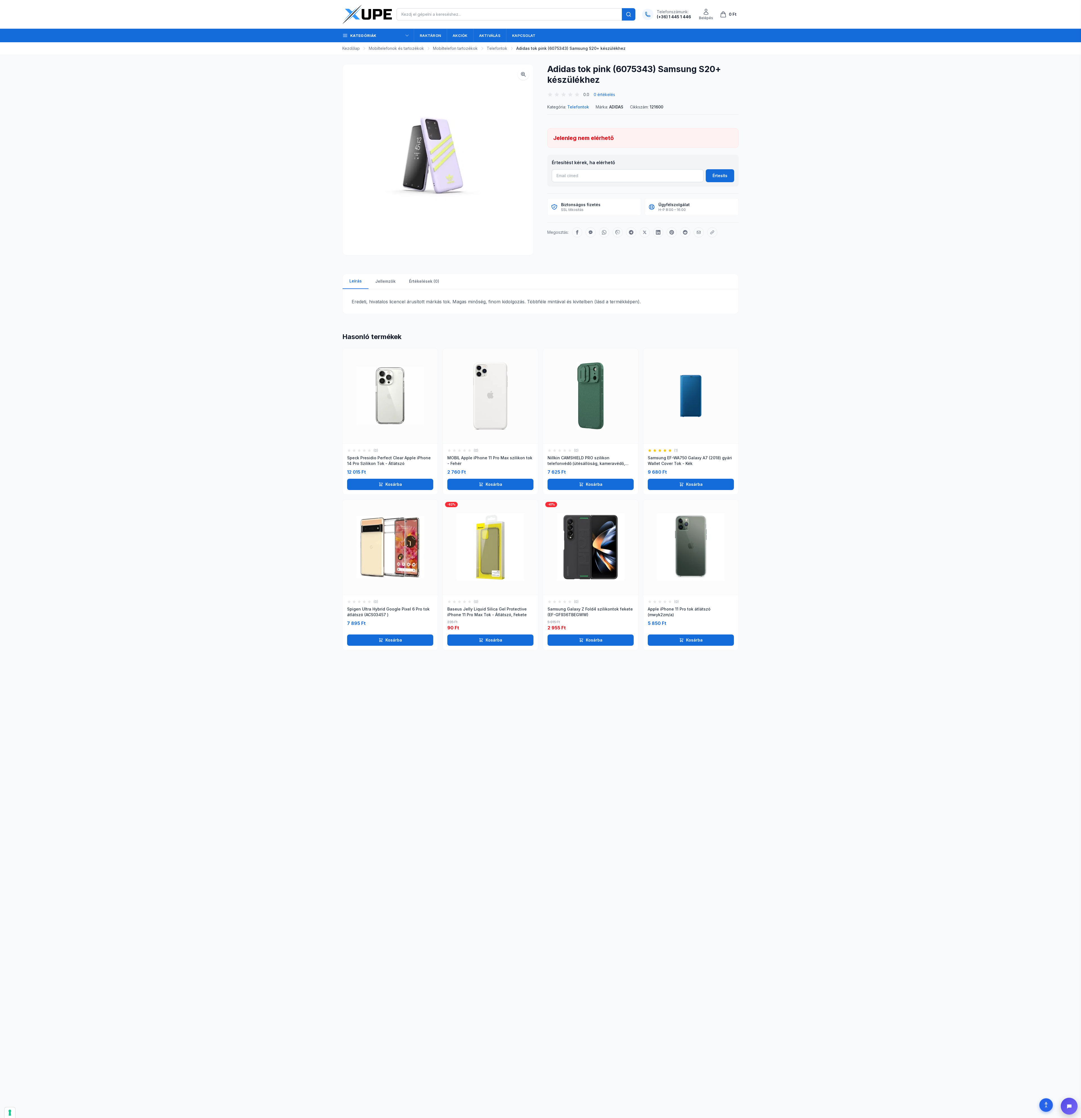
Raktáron (430, 35)
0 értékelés (604, 94)
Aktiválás (490, 35)
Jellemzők (385, 281)
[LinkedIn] (658, 232)
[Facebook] (577, 232)
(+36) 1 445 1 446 (674, 16)
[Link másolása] (712, 232)
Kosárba (393, 484)
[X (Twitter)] (645, 232)
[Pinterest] (672, 232)
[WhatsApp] (604, 232)
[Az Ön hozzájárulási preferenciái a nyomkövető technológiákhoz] (10, 1112)
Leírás (355, 281)
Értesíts (720, 175)
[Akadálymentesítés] (1046, 1105)
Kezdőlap (351, 48)
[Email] (699, 232)
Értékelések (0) (424, 281)
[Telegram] (631, 232)
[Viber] (618, 232)
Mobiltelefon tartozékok (455, 48)
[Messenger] (591, 232)
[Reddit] (685, 232)
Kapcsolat (523, 35)
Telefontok (497, 48)
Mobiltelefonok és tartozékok (396, 48)
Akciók (460, 35)
